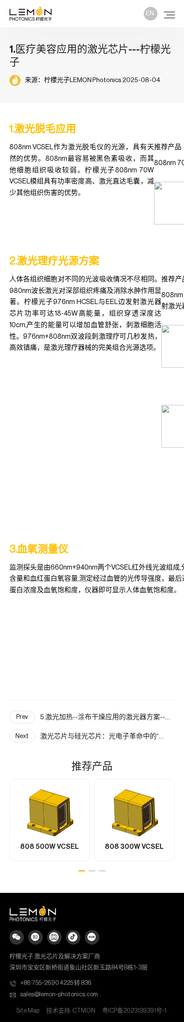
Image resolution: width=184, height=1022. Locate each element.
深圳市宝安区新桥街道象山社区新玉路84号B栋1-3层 (78, 968)
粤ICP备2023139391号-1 (134, 1011)
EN (150, 13)
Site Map (27, 1011)
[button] (81, 870)
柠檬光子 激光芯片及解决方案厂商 (54, 957)
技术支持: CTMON (70, 1011)
